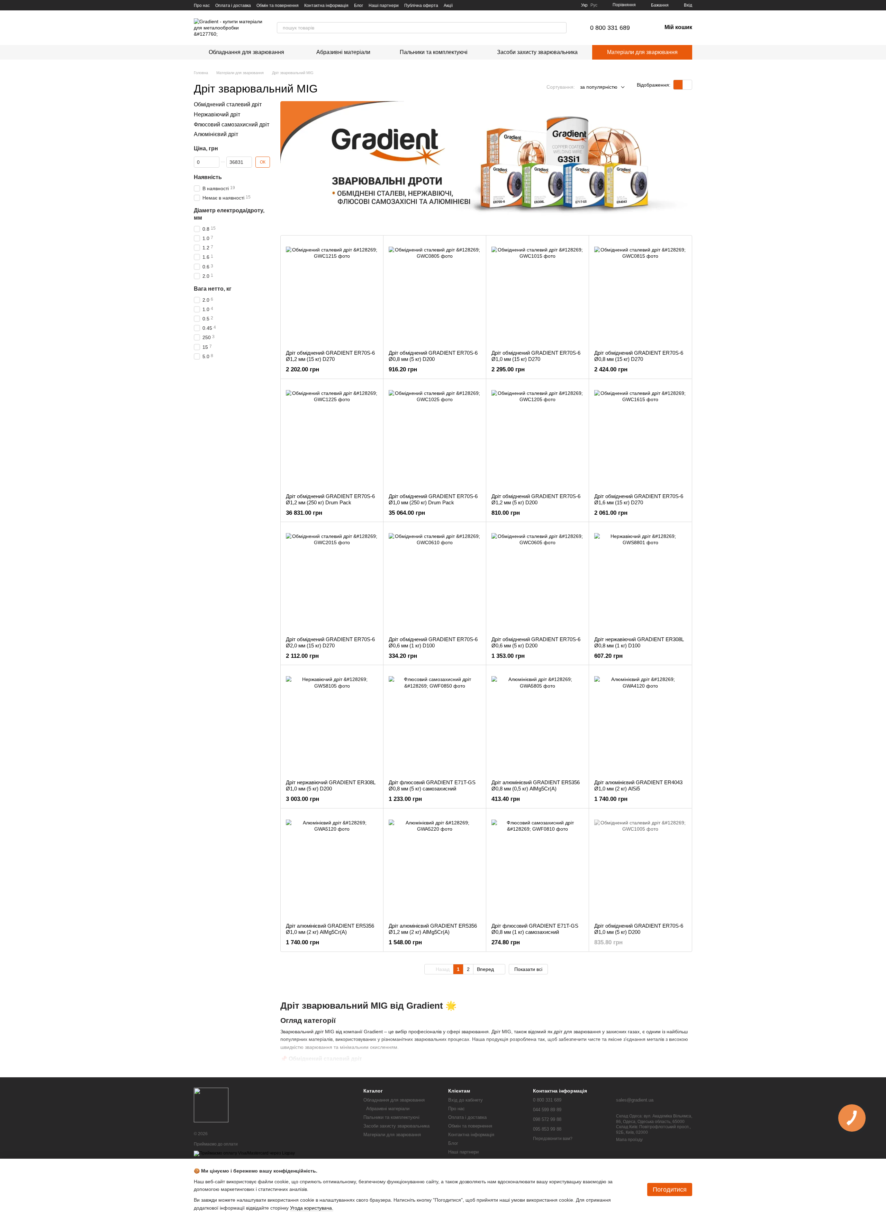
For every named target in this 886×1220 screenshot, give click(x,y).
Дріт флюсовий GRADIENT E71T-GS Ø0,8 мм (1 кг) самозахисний (534, 929)
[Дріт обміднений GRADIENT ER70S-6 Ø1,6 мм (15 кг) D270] (640, 436)
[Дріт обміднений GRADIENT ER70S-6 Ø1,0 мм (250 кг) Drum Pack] (435, 436)
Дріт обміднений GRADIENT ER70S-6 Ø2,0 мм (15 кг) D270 (330, 642)
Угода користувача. (311, 1208)
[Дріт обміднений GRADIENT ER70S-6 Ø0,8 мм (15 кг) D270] (640, 293)
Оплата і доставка (233, 5)
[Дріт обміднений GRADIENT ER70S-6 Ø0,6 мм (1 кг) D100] (435, 579)
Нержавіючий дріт (217, 114)
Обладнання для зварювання (246, 52)
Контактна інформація (326, 5)
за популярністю (598, 87)
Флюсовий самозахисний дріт (231, 124)
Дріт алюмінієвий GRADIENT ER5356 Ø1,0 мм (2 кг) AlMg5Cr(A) (330, 929)
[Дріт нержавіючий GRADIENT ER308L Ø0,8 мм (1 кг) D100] (640, 579)
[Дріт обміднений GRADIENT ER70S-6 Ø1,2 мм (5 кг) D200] (537, 436)
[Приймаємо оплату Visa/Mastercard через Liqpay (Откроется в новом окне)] (244, 1153)
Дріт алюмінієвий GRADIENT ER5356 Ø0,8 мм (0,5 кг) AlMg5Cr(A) (535, 785)
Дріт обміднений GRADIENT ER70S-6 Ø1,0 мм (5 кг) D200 (638, 929)
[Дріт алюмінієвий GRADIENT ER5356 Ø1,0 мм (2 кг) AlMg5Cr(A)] (332, 866)
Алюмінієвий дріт (216, 135)
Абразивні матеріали (342, 52)
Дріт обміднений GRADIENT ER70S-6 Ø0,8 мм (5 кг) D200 (433, 356)
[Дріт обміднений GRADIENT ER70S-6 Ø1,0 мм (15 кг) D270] (537, 293)
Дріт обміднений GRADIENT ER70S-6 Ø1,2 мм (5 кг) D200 (535, 499)
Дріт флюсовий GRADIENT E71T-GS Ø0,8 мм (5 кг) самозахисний (432, 785)
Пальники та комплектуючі (434, 52)
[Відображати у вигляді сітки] (678, 84)
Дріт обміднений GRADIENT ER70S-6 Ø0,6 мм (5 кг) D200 (535, 642)
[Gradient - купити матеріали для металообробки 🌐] (211, 1104)
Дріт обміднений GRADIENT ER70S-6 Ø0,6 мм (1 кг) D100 (433, 642)
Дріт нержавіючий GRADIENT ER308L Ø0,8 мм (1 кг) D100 (639, 642)
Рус (593, 5)
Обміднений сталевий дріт (228, 104)
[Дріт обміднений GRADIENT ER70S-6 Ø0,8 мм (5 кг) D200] (435, 293)
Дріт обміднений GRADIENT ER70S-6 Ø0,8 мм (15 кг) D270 (638, 356)
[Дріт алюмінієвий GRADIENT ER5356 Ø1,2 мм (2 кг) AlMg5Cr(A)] (435, 866)
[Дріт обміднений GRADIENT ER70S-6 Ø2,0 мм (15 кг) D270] (332, 579)
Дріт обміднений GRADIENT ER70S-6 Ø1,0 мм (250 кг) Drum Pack (433, 499)
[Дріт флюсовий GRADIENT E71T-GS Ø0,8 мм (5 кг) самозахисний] (435, 722)
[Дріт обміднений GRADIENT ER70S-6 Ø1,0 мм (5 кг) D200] (640, 866)
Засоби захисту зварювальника (537, 52)
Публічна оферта (421, 5)
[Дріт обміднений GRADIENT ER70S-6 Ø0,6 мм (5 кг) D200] (537, 579)
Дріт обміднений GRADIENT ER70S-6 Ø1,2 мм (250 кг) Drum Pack (330, 499)
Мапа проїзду (629, 1139)
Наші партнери (384, 5)
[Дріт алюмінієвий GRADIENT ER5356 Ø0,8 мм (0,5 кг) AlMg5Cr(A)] (537, 722)
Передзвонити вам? (552, 1138)
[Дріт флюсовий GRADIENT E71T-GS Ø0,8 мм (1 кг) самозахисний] (537, 866)
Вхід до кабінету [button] (465, 1100)
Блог (358, 5)
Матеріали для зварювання (642, 52)
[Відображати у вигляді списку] (687, 84)
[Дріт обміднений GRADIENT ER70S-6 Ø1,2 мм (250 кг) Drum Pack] (332, 436)
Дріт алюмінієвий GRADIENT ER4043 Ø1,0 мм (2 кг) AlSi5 (638, 785)
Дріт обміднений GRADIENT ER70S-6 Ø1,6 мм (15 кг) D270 (638, 499)
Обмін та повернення (277, 5)
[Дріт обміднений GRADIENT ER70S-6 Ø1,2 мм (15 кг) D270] (332, 293)
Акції (448, 5)
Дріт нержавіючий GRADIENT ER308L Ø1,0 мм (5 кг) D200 (330, 785)
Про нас (202, 5)
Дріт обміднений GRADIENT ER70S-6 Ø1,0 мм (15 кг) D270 (535, 356)
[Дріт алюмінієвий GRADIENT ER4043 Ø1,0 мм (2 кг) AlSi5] (640, 722)
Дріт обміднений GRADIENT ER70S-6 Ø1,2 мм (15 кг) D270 (330, 356)
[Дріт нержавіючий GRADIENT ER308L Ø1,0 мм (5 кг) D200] (332, 722)
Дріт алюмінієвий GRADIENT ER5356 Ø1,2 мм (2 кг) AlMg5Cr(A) (433, 929)
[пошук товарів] (561, 27)
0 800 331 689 (610, 28)
